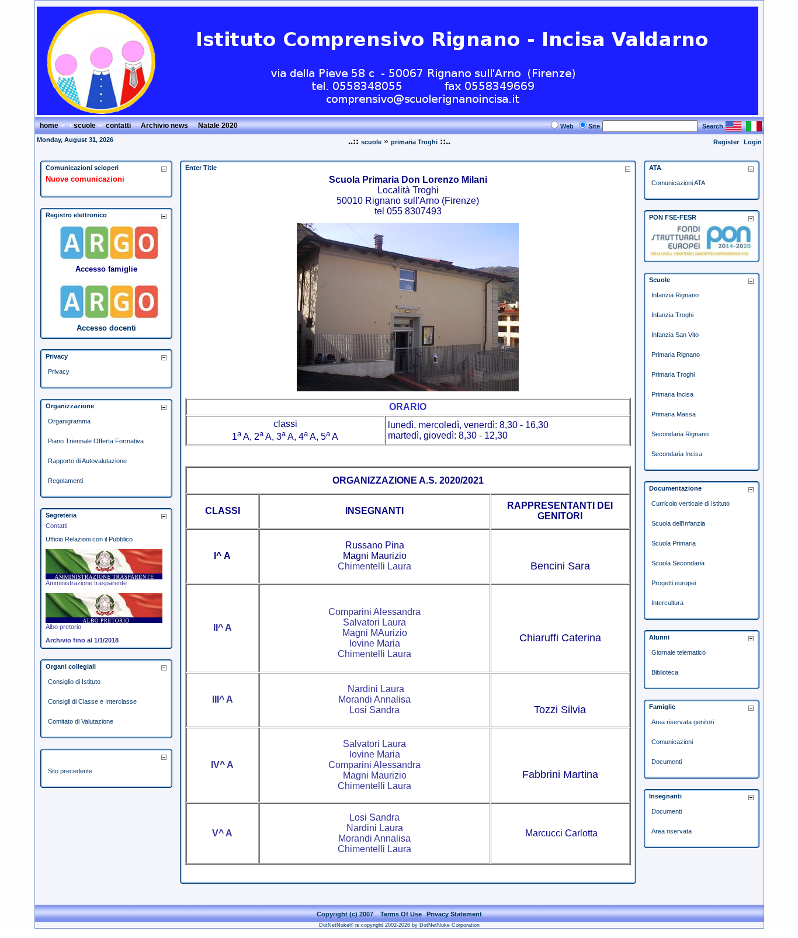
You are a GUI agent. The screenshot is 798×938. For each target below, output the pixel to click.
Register (726, 141)
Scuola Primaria (673, 543)
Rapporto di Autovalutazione (87, 460)
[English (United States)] (733, 128)
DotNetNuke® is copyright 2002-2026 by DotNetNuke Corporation (399, 925)
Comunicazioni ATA (678, 182)
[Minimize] (163, 168)
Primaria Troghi (673, 374)
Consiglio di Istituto (74, 681)
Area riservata (671, 831)
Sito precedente (70, 770)
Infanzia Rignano (675, 294)
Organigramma (69, 421)
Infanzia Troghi (672, 314)
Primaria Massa (673, 414)
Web (567, 126)
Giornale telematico (678, 652)
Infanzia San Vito (675, 334)
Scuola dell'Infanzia (678, 523)
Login (753, 141)
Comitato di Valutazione (80, 721)
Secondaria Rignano (680, 433)
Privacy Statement (454, 914)
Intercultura (667, 602)
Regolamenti (65, 480)
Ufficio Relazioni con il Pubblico (89, 539)
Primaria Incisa (672, 394)
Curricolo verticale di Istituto (690, 503)
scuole (371, 141)
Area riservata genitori (682, 721)
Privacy (59, 371)
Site (594, 126)
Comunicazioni (672, 741)
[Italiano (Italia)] (754, 128)
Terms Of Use (401, 914)
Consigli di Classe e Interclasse (92, 701)
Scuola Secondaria (678, 563)
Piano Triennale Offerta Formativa (96, 440)
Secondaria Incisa (676, 453)
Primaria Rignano (675, 354)
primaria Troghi (414, 141)
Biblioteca (664, 672)
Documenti (666, 761)
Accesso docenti (106, 328)
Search (712, 126)
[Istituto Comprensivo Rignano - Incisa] (397, 112)
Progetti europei (673, 582)
